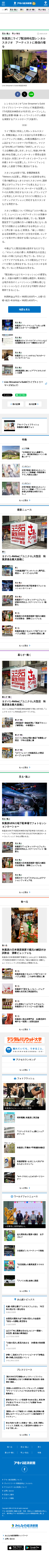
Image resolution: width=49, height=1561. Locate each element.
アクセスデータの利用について (15, 1487)
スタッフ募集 (9, 1498)
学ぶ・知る (42, 10)
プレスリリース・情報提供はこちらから (18, 1483)
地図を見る (24, 309)
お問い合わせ (9, 1491)
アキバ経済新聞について (13, 1480)
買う (22, 10)
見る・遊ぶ (13, 10)
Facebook (24, 1469)
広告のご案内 (9, 1495)
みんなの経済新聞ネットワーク (24, 1526)
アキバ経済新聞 (22, 3)
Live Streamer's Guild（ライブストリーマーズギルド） (23, 384)
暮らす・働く (31, 10)
